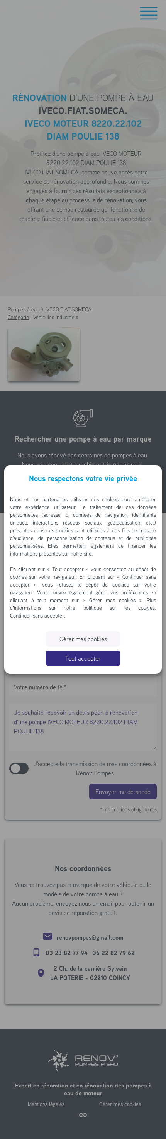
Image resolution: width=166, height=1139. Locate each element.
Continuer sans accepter (37, 615)
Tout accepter (83, 658)
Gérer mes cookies (83, 639)
